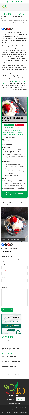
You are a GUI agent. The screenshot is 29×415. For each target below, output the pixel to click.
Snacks (19, 127)
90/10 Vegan (10, 134)
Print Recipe (10, 125)
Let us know (13, 195)
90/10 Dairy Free (13, 130)
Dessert (14, 127)
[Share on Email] (11, 29)
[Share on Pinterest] (8, 29)
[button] (27, 6)
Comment (5, 287)
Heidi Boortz (18, 16)
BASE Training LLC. (13, 408)
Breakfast (9, 127)
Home (3, 412)
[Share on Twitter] (5, 29)
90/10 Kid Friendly (14, 132)
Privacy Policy (23, 412)
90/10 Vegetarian (18, 134)
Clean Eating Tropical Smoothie (20, 374)
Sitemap (16, 412)
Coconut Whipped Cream (6, 374)
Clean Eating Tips (8, 248)
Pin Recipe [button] (20, 125)
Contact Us (9, 412)
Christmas (9, 129)
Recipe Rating (5, 284)
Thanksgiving (16, 129)
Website (3, 277)
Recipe (16, 248)
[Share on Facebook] (2, 29)
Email (3, 271)
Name (3, 264)
